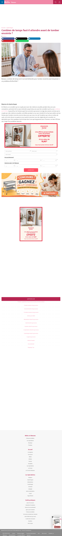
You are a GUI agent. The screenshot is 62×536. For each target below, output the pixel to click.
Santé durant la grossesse (31, 323)
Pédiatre (30, 477)
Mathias (4, 36)
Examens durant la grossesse (31, 326)
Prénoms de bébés (30, 512)
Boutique (30, 443)
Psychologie (30, 484)
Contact (13, 533)
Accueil (3, 28)
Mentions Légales (20, 533)
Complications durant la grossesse (31, 330)
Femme (30, 461)
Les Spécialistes (30, 440)
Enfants (30, 459)
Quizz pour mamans (30, 510)
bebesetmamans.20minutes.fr (7, 530)
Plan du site (44, 533)
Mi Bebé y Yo (51, 533)
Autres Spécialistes (30, 491)
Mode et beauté (31, 340)
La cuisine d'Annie (21, 535)
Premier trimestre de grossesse (31, 305)
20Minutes (5, 535)
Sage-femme (30, 496)
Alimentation (30, 482)
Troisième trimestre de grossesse (31, 312)
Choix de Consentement (26, 530)
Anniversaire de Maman (12, 163)
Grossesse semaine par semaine (30, 514)
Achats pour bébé (31, 316)
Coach (30, 493)
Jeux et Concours (30, 503)
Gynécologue (9, 28)
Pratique (30, 445)
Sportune (28, 535)
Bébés (30, 457)
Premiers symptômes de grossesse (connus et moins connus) (31, 302)
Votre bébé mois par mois (30, 516)
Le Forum (30, 468)
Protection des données (31, 533)
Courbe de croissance (30, 519)
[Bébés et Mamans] (11, 2)
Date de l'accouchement (30, 507)
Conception (30, 452)
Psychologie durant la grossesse (31, 333)
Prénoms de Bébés (30, 438)
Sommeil (30, 487)
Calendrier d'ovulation (30, 505)
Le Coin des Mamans (30, 470)
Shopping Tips (31, 347)
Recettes (30, 521)
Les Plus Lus (31, 299)
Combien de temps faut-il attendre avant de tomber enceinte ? (30, 32)
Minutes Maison (12, 535)
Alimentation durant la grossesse (31, 319)
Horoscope (30, 523)
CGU (39, 533)
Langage (30, 489)
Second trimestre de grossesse (31, 309)
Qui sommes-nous (6, 533)
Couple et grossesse (31, 337)
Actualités (30, 463)
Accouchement (9, 157)
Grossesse (30, 454)
